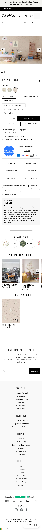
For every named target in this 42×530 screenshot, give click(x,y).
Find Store (21, 476)
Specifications (31, 163)
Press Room (21, 448)
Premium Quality (11, 171)
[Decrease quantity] (4, 118)
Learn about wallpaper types (31, 96)
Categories (10, 23)
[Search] (20, 16)
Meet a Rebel (21, 406)
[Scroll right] (37, 271)
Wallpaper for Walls (21, 393)
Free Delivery (10, 178)
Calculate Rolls (31, 124)
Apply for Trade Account (21, 427)
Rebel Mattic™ (9, 100)
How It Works (31, 171)
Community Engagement (21, 445)
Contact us (21, 469)
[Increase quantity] (14, 118)
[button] (26, 16)
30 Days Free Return (31, 178)
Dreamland (8, 203)
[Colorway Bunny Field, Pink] (15, 90)
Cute (22, 23)
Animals (17, 23)
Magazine (21, 409)
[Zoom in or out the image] (2, 72)
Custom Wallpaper (21, 399)
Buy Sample (11, 124)
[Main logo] (9, 16)
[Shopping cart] (31, 16)
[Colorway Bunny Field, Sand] (4, 89)
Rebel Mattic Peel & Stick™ (14, 105)
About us (21, 439)
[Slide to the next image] (39, 50)
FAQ (21, 466)
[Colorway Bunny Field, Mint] (9, 89)
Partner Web (21, 451)
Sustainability (21, 442)
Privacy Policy (21, 482)
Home (4, 23)
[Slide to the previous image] (3, 50)
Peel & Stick (21, 402)
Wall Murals (21, 396)
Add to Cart (28, 118)
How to (21, 472)
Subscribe (34, 371)
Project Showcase (21, 420)
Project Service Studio (21, 424)
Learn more (27, 139)
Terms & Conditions (21, 479)
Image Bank (21, 454)
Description (10, 163)
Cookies (21, 485)
